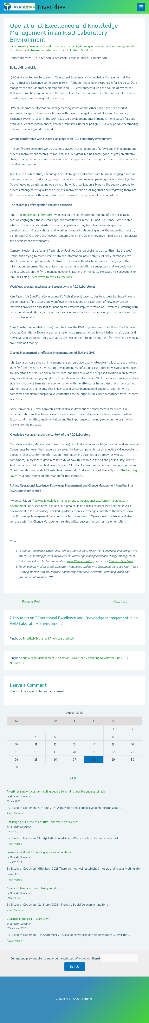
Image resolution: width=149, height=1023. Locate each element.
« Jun (73, 778)
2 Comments (18, 46)
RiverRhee (52, 7)
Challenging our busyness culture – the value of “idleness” (43, 822)
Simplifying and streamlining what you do (36, 50)
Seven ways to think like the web (51, 277)
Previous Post (29, 601)
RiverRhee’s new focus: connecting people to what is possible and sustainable (56, 791)
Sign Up (74, 966)
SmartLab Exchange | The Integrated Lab (48, 638)
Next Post (122, 601)
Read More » (15, 813)
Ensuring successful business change (52, 46)
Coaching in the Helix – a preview (28, 918)
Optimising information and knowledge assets (105, 46)
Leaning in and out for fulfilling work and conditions (39, 852)
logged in (32, 691)
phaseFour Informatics (38, 214)
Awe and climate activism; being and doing (34, 888)
